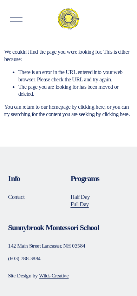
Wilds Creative (53, 275)
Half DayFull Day (80, 200)
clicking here (91, 107)
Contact (16, 197)
